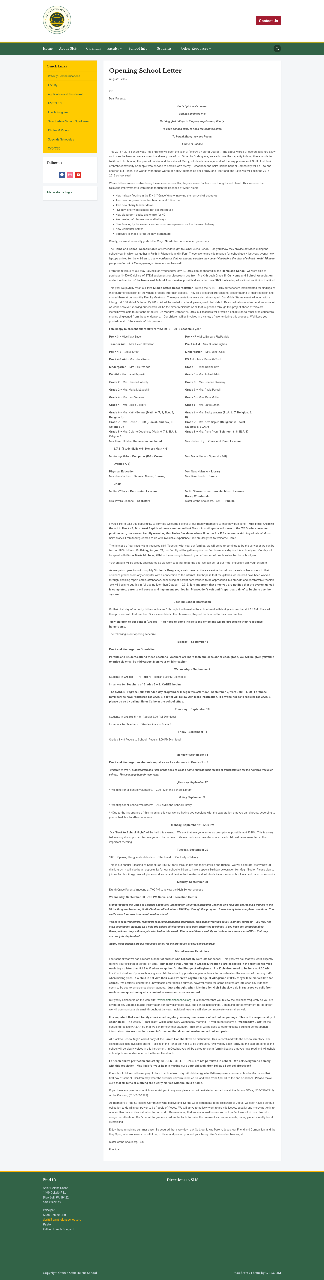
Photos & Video (58, 130)
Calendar (93, 48)
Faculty (113, 48)
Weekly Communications (64, 76)
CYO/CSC (54, 148)
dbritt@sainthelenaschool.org (62, 1219)
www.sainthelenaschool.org (174, 1000)
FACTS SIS (55, 103)
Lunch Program (58, 112)
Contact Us (268, 21)
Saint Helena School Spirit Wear (68, 121)
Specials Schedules (61, 139)
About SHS (68, 48)
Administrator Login (59, 192)
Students (164, 48)
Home (48, 48)
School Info (138, 48)
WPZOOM (273, 1273)
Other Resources (194, 48)
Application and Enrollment (65, 94)
